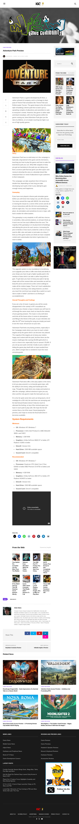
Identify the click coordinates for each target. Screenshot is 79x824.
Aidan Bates (9, 56)
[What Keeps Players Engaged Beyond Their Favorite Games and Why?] (58, 233)
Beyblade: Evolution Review (13, 647)
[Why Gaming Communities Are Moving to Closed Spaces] (58, 222)
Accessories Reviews (47, 758)
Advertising (33, 814)
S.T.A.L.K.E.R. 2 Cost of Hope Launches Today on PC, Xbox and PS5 (19, 785)
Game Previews (7, 47)
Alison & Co (62, 185)
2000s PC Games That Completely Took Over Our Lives (69, 90)
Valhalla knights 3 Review (41, 647)
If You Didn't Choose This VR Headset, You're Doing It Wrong (16, 589)
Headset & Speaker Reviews (49, 747)
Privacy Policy (55, 814)
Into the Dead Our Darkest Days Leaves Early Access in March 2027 (20, 775)
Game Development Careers (11, 758)
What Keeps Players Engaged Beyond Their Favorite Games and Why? (68, 235)
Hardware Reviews (46, 755)
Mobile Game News (9, 744)
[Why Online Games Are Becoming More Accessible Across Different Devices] (65, 168)
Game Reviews (45, 740)
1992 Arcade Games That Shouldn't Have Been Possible (59, 90)
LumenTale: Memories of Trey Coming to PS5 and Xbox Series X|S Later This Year (20, 789)
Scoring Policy (22, 814)
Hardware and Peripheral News (12, 751)
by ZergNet (71, 73)
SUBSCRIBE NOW (64, 145)
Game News (6, 740)
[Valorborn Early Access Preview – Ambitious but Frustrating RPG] (58, 672)
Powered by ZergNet (45, 547)
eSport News (7, 747)
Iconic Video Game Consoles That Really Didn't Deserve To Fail (26, 589)
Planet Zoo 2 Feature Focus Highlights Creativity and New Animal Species (19, 780)
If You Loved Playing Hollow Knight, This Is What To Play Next (36, 589)
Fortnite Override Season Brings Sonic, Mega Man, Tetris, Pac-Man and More (20, 770)
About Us (13, 814)
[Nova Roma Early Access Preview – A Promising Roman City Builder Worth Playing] (20, 707)
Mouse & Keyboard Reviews (49, 751)
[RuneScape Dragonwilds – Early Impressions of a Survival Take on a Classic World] (20, 672)
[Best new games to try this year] (58, 214)
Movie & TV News (8, 755)
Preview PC (13, 599)
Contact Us (65, 814)
